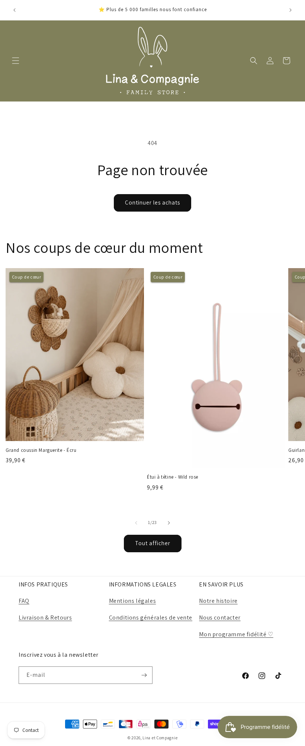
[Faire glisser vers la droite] (169, 523)
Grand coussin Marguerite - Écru (41, 450)
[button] (15, 60)
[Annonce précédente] (14, 10)
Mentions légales (132, 601)
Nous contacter (219, 617)
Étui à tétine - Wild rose (172, 477)
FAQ (24, 601)
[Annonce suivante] (290, 10)
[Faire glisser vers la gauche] (136, 523)
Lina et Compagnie (159, 737)
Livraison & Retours (45, 617)
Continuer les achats (152, 202)
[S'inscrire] (144, 675)
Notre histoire (218, 601)
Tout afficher (152, 543)
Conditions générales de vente (150, 617)
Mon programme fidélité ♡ (236, 634)
